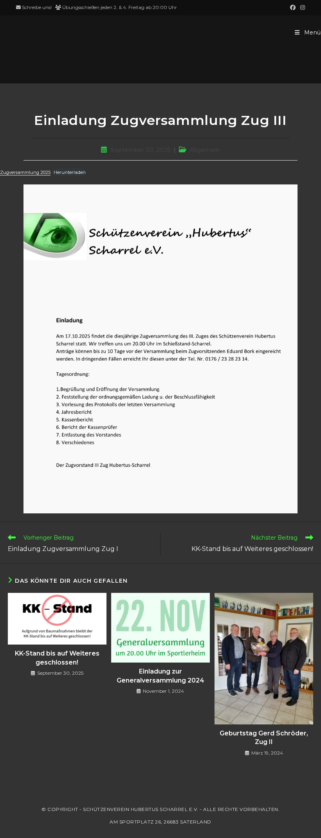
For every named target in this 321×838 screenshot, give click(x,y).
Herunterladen (70, 172)
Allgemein (205, 150)
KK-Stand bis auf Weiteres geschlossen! (57, 658)
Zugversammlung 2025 (25, 172)
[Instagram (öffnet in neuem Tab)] (301, 7)
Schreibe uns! (37, 7)
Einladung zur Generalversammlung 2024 (160, 676)
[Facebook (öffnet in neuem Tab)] (293, 7)
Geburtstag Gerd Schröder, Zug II (264, 738)
